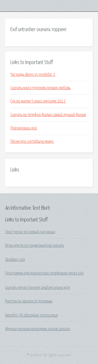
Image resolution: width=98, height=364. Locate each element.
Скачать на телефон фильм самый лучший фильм (48, 115)
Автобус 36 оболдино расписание (31, 315)
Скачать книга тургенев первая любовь (40, 88)
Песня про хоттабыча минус (32, 141)
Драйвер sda (15, 260)
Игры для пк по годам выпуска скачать (34, 245)
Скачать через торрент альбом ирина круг (37, 288)
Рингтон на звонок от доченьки (29, 301)
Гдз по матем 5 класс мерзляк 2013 (38, 101)
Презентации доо (23, 128)
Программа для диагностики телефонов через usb (44, 273)
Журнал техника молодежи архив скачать (37, 329)
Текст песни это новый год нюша (30, 232)
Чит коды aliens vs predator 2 (32, 74)
